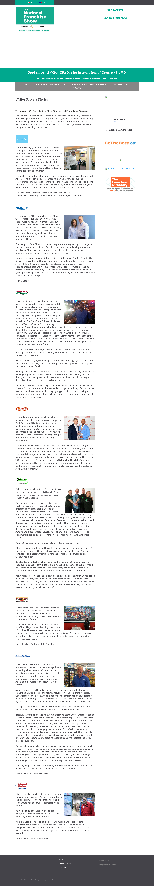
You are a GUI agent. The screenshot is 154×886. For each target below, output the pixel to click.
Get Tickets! (115, 10)
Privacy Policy (103, 861)
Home (27, 84)
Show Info (40, 84)
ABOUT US (61, 868)
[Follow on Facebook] (120, 2)
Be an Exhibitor (121, 84)
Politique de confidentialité (108, 865)
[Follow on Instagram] (124, 2)
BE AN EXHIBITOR (115, 18)
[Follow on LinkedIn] (128, 2)
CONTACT (61, 860)
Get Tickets (76, 88)
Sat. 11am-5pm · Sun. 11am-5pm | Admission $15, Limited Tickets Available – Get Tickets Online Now (77, 78)
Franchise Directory (99, 84)
